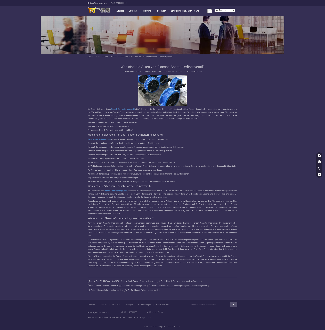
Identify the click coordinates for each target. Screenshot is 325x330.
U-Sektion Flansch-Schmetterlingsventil (105, 290)
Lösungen (129, 305)
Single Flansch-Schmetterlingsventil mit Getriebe (180, 281)
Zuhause (91, 305)
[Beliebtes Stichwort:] (209, 11)
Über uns (103, 305)
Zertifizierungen (144, 305)
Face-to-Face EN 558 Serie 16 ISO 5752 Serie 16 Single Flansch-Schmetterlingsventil (122, 281)
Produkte (116, 305)
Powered (198, 72)
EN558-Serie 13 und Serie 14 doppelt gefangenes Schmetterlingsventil (179, 286)
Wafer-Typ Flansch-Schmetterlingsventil (141, 290)
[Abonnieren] (233, 304)
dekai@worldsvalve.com (99, 3)
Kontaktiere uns (162, 305)
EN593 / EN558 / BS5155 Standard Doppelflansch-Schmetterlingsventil (117, 286)
